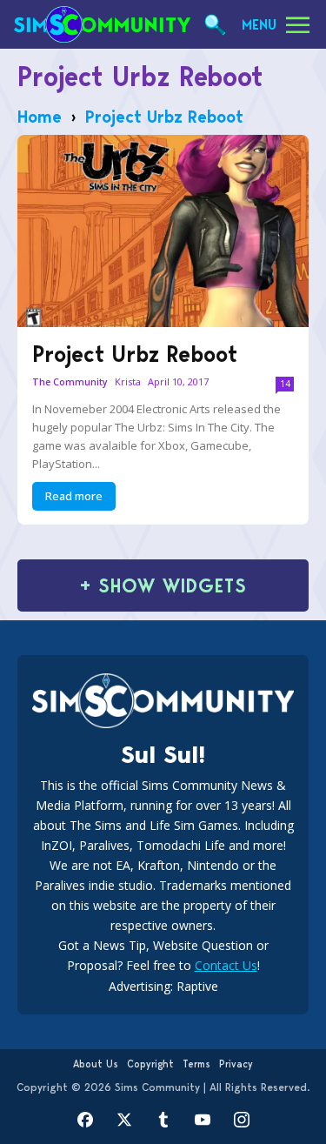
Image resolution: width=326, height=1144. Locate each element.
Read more (74, 496)
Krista (128, 381)
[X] (124, 1120)
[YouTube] (202, 1120)
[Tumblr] (163, 1120)
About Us (95, 1064)
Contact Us (226, 965)
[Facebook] (85, 1120)
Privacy (236, 1064)
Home (39, 116)
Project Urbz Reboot (134, 354)
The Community (70, 382)
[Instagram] (241, 1120)
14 (285, 384)
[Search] (215, 24)
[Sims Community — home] (102, 24)
